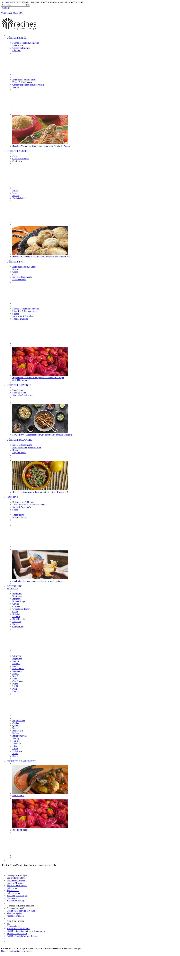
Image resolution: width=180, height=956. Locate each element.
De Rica (16, 616)
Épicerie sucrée (19, 279)
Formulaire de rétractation (18, 928)
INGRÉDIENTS (20, 830)
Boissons (16, 269)
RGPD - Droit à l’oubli (17, 933)
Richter (15, 733)
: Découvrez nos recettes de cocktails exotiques (37, 581)
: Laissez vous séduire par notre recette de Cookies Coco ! (41, 256)
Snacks (15, 87)
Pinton (15, 691)
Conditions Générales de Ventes (21, 911)
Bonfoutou (17, 596)
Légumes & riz (19, 452)
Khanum (16, 663)
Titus (14, 746)
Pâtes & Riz (17, 45)
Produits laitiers (19, 198)
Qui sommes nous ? (15, 908)
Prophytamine (18, 720)
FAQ (9, 923)
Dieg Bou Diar (19, 619)
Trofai (15, 748)
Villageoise (17, 751)
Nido (14, 678)
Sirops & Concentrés (21, 507)
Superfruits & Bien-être (22, 316)
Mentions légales (14, 913)
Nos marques (12, 898)
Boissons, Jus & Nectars (23, 502)
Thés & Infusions (20, 319)
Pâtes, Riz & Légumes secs (24, 311)
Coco (14, 193)
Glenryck (16, 656)
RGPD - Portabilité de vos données (22, 936)
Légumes (16, 50)
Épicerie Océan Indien (17, 885)
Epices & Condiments (22, 445)
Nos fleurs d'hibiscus (16, 880)
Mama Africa (18, 668)
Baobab (15, 195)
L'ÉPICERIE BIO (15, 262)
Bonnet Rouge (18, 601)
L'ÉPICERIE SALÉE (16, 38)
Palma (15, 684)
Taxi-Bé (16, 741)
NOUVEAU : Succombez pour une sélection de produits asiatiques (42, 435)
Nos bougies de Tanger (17, 895)
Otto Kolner (17, 681)
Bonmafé (16, 599)
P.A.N (15, 686)
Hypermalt (17, 658)
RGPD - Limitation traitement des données (26, 931)
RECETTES (18, 795)
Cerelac (15, 604)
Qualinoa (16, 725)
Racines (15, 728)
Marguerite (17, 671)
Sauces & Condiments (22, 395)
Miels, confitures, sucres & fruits (26, 447)
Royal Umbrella (19, 736)
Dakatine (16, 614)
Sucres (15, 190)
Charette (16, 606)
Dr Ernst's (16, 621)
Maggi (15, 666)
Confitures (17, 161)
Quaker (15, 723)
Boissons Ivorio (19, 517)
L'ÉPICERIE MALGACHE (19, 440)
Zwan (15, 756)
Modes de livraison (15, 916)
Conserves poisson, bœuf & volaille (28, 85)
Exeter (15, 624)
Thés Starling (18, 515)
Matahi (15, 673)
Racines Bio (17, 731)
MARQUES (12, 588)
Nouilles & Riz (19, 392)
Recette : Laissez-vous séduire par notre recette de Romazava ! (40, 492)
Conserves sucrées (20, 158)
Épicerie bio (12, 888)
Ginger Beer (17, 626)
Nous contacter (13, 926)
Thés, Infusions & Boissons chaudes (28, 504)
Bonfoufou (17, 594)
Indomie (16, 661)
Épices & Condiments (22, 82)
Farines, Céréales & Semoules (25, 43)
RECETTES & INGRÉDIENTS (21, 761)
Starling (15, 738)
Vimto (15, 753)
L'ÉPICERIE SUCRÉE (17, 151)
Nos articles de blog (15, 900)
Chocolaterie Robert (21, 609)
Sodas (15, 510)
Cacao (15, 156)
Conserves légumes (21, 48)
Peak (14, 689)
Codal (15, 611)
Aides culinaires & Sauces (24, 79)
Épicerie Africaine (15, 883)
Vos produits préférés (16, 878)
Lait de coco (17, 390)
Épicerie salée (13, 890)
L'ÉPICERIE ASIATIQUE (19, 385)
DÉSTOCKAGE (14, 586)
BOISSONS (12, 497)
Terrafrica (16, 743)
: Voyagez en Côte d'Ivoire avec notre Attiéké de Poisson (41, 146)
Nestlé (15, 676)
